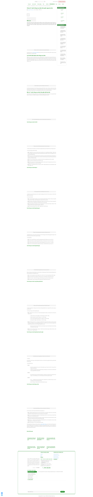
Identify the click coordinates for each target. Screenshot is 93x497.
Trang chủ (28, 5)
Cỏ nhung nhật (62, 20)
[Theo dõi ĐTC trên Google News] (30, 11)
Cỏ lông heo (62, 13)
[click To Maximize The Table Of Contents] (28, 14)
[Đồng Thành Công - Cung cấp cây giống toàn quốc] (30, 1)
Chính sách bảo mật (56, 456)
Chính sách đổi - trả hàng (56, 455)
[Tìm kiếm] (44, 1)
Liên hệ (41, 455)
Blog (41, 456)
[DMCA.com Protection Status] (29, 467)
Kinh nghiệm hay (33, 5)
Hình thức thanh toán (56, 458)
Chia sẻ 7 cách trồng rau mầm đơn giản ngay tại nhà (43, 5)
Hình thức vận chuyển (56, 457)
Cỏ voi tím (62, 9)
